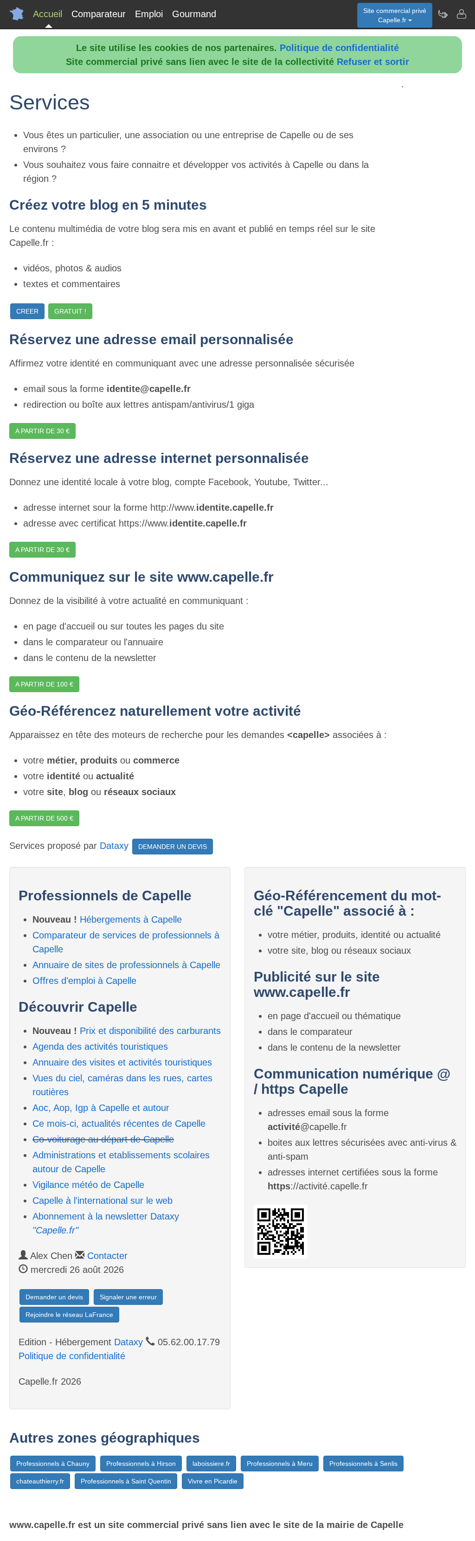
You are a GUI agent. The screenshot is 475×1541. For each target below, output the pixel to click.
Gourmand (194, 14)
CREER (27, 311)
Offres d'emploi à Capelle (84, 981)
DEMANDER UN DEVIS (172, 846)
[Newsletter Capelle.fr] (442, 14)
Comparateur (98, 14)
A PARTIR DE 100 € (44, 684)
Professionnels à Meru (280, 1463)
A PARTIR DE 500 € (44, 818)
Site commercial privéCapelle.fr (394, 15)
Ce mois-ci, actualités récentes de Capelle (118, 1123)
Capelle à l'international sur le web (102, 1200)
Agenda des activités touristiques (100, 1046)
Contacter (107, 1256)
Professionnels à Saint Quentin (126, 1481)
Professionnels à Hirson (141, 1463)
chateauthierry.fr (40, 1481)
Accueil (47, 14)
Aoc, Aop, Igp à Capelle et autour (100, 1108)
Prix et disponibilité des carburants (150, 1031)
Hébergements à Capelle (131, 919)
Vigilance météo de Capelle (88, 1185)
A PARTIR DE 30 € (42, 431)
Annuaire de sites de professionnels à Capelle (126, 965)
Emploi (149, 14)
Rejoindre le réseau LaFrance (69, 1314)
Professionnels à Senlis (363, 1463)
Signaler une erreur (128, 1297)
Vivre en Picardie (213, 1481)
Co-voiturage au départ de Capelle (103, 1139)
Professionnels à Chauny (53, 1463)
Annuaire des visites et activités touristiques (122, 1062)
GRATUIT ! (70, 311)
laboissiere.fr (211, 1463)
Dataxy (114, 846)
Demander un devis (54, 1297)
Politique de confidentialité (339, 48)
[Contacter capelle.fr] (461, 14)
